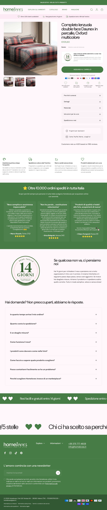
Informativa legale (24, 506)
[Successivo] (52, 51)
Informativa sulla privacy (24, 503)
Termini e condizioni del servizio (41, 503)
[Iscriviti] (58, 473)
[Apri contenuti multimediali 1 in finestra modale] (30, 48)
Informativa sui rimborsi (10, 503)
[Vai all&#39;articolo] (8, 81)
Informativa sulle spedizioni (11, 506)
